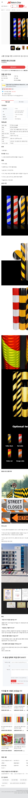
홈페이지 (3, 9)
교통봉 (2, 763)
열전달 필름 (3, 765)
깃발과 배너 (16, 765)
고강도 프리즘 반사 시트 (6, 760)
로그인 (18, 95)
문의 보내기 (13, 67)
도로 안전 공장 (5, 779)
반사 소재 (18, 9)
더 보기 (3, 785)
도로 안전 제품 (14, 779)
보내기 (13, 681)
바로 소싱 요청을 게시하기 (17, 683)
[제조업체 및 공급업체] (14, 2)
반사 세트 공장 (23, 779)
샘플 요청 (25, 70)
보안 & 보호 (8, 9)
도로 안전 (13, 9)
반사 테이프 (16, 760)
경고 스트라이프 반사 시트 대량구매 (17, 783)
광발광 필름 (16, 763)
